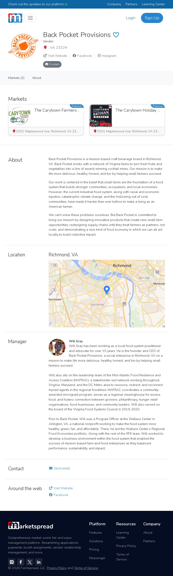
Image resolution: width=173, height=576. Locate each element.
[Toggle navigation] (30, 18)
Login (130, 18)
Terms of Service (122, 557)
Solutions (96, 541)
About (147, 532)
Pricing (94, 549)
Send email (61, 468)
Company (114, 4)
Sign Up (152, 18)
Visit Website (57, 55)
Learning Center (153, 4)
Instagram (108, 55)
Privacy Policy (126, 546)
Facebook (84, 55)
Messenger (97, 558)
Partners (131, 4)
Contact (54, 64)
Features (95, 532)
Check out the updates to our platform (36, 4)
